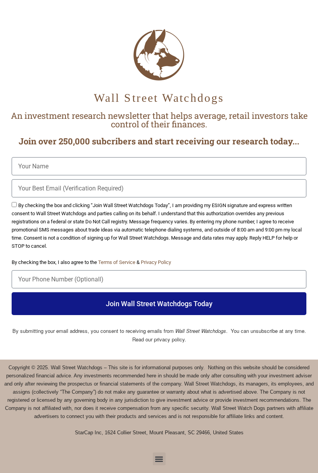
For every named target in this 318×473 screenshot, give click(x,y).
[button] (159, 458)
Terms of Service (117, 262)
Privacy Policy (156, 262)
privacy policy (169, 339)
